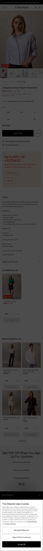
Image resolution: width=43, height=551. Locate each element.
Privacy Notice (10, 524)
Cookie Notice (31, 521)
